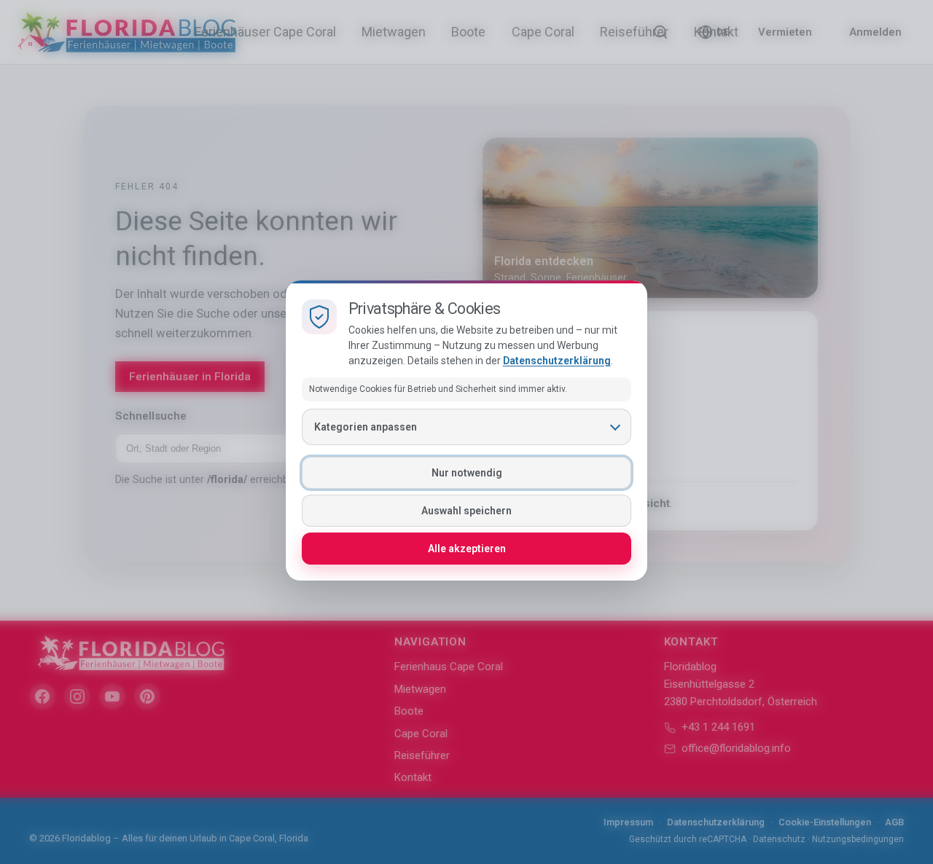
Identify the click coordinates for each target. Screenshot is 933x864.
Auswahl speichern (466, 511)
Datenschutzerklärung (557, 360)
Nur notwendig (467, 473)
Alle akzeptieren (467, 548)
